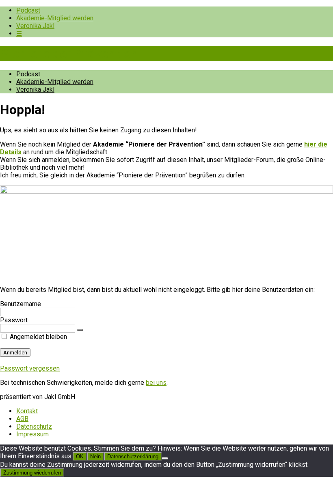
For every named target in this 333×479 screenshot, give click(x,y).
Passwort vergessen (30, 368)
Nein (95, 456)
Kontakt (27, 411)
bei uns (156, 382)
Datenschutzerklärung (132, 456)
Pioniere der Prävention (69, 53)
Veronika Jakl (35, 26)
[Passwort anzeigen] (80, 330)
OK (80, 456)
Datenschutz (34, 426)
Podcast (28, 10)
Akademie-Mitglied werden (54, 18)
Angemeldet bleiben (37, 337)
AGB (22, 419)
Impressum (32, 434)
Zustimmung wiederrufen (32, 473)
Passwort (14, 320)
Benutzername (20, 304)
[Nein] (165, 458)
